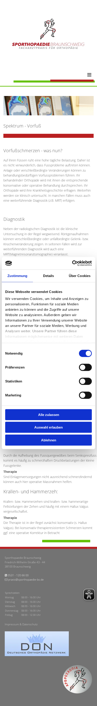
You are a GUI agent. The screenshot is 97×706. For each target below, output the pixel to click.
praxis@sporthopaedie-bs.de (26, 579)
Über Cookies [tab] (79, 275)
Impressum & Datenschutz (21, 624)
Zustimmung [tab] (17, 275)
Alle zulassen (48, 414)
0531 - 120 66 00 (18, 575)
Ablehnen (48, 440)
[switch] (85, 367)
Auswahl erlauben (48, 427)
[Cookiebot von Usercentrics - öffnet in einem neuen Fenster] (72, 263)
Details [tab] (48, 275)
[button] (54, 74)
